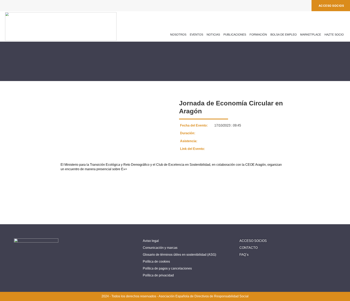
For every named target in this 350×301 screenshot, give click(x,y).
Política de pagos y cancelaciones (167, 268)
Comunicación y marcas (160, 247)
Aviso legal (151, 241)
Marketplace (310, 34)
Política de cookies (156, 261)
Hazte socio (334, 34)
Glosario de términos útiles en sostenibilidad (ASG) (179, 254)
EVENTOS (196, 34)
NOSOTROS (178, 34)
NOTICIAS (213, 34)
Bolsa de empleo (283, 34)
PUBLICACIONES (234, 34)
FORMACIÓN (258, 34)
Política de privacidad (158, 275)
